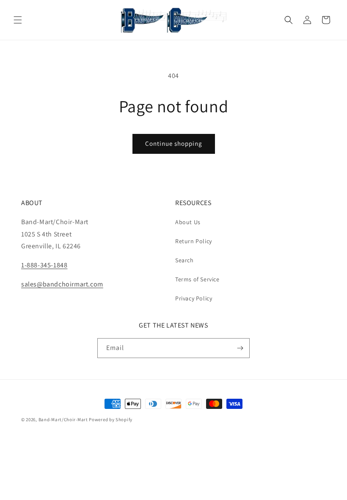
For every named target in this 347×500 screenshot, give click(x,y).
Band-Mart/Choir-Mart (63, 419)
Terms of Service (197, 279)
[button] (17, 20)
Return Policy (193, 241)
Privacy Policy (193, 298)
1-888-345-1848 (44, 265)
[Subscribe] (240, 348)
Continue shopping (173, 143)
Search (184, 260)
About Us (188, 222)
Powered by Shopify (110, 419)
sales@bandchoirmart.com (62, 284)
